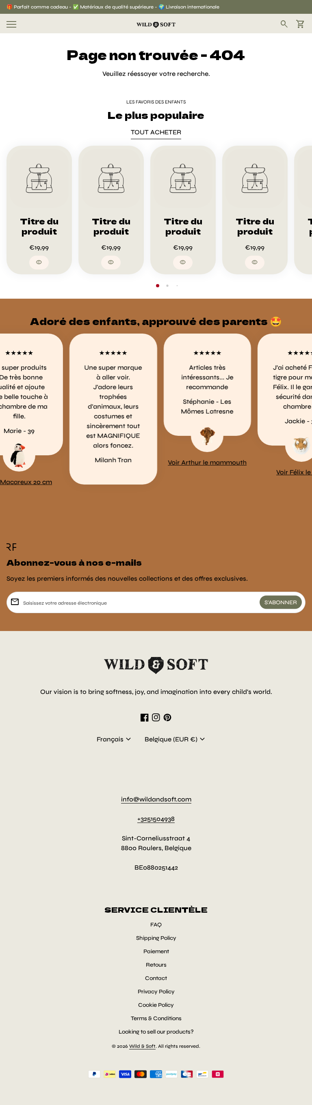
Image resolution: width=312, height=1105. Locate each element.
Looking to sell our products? (156, 1031)
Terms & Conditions (156, 1018)
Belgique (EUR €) (176, 739)
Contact (156, 978)
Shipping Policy (156, 938)
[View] (39, 178)
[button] (157, 285)
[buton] (115, 739)
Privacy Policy (156, 991)
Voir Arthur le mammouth (199, 462)
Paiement (156, 951)
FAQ (156, 924)
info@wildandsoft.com (156, 799)
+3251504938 (156, 819)
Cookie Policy (156, 1005)
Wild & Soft (142, 1046)
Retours (156, 964)
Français (115, 739)
